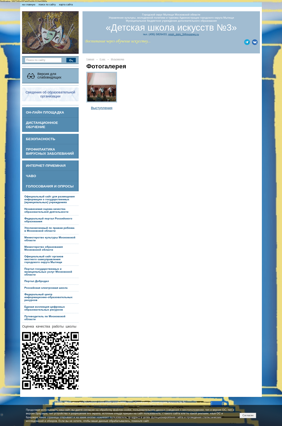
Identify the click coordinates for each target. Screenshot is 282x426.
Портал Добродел (36, 281)
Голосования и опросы (50, 186)
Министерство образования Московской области (43, 248)
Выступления (101, 108)
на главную (28, 4)
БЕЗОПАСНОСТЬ (40, 139)
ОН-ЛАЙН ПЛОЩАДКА (45, 112)
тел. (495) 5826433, (155, 34)
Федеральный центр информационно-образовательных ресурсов (48, 297)
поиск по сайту (47, 4)
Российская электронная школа (46, 287)
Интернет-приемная (46, 166)
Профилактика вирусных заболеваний (50, 151)
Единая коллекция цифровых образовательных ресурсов (44, 308)
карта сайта (66, 4)
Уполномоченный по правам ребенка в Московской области (49, 229)
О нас (102, 59)
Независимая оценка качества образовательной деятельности (46, 210)
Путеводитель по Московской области (44, 318)
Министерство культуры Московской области (49, 239)
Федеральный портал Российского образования (48, 220)
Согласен (247, 415)
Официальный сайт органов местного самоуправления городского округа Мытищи (43, 259)
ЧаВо (31, 176)
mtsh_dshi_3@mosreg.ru (183, 34)
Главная (90, 59)
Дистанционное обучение (42, 125)
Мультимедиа (117, 59)
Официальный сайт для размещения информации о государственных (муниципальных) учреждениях (49, 199)
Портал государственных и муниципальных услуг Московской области (48, 271)
